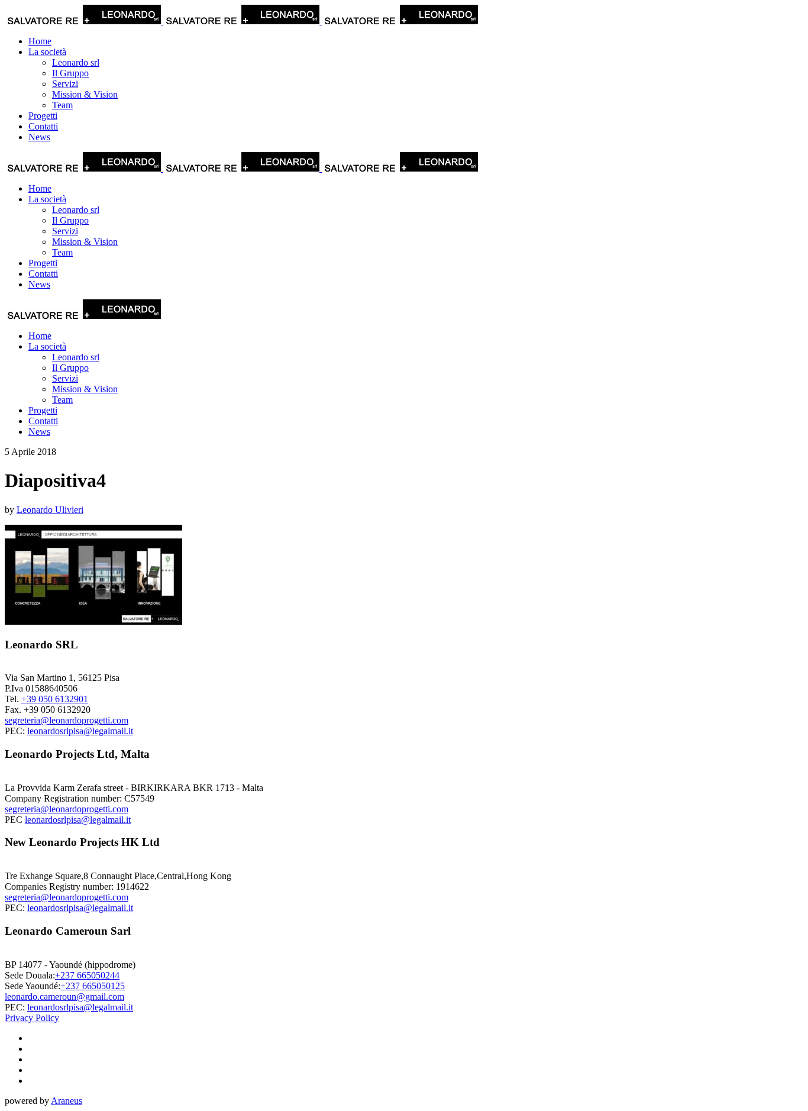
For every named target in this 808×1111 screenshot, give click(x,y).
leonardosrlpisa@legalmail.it (80, 731)
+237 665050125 (92, 986)
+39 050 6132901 (54, 699)
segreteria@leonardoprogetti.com (66, 720)
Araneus (66, 1101)
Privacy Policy (32, 1018)
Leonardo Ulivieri (50, 510)
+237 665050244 (87, 975)
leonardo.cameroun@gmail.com (64, 996)
